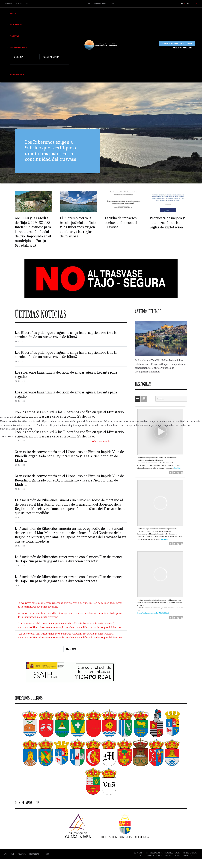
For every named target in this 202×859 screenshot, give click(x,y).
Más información (101, 441)
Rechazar (22, 436)
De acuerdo (7, 436)
